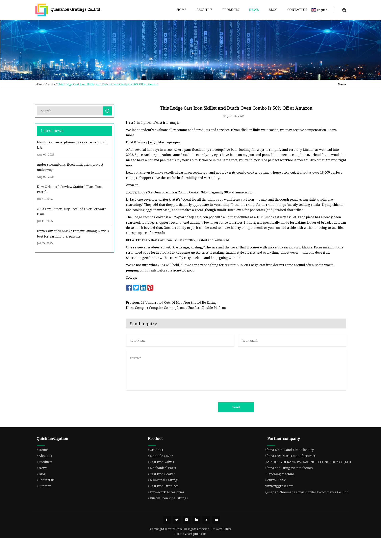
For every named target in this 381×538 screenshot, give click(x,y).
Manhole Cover (161, 456)
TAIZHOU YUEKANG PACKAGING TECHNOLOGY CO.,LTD (308, 462)
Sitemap (45, 486)
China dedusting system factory (289, 468)
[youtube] (216, 520)
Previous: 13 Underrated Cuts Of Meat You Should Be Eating (171, 302)
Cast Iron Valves (162, 462)
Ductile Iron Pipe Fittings (169, 498)
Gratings (156, 450)
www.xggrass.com (279, 486)
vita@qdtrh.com (196, 534)
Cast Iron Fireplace (164, 486)
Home (182, 10)
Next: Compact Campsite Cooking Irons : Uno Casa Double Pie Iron (176, 307)
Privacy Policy (221, 529)
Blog (273, 10)
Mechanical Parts (163, 468)
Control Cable (275, 480)
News (254, 10)
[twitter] (177, 520)
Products (230, 10)
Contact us (297, 10)
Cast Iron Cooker (162, 474)
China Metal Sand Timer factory (289, 450)
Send (236, 407)
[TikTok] (206, 520)
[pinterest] (186, 520)
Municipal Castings (164, 480)
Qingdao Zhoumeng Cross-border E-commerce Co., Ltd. (307, 492)
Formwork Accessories (167, 492)
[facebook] (167, 520)
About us (204, 10)
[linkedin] (196, 520)
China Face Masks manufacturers (290, 456)
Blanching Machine (280, 474)
